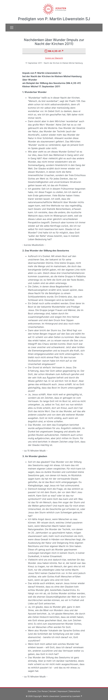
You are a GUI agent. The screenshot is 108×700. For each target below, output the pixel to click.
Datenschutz (74, 691)
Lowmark (76, 696)
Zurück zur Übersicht (54, 58)
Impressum (62, 691)
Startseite (32, 691)
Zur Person (43, 691)
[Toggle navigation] (12, 27)
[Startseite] (54, 7)
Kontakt (53, 691)
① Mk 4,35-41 (52, 51)
